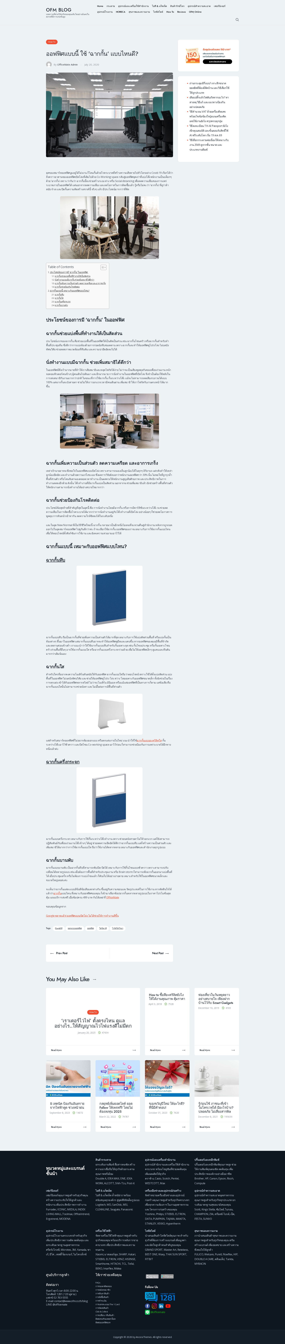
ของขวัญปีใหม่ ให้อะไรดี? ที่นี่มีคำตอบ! (167, 1105)
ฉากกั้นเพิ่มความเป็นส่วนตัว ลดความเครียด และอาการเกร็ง (80, 283)
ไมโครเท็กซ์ (80, 1254)
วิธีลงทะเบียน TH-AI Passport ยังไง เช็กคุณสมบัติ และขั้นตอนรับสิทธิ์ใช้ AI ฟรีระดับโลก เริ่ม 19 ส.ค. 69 (209, 130)
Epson (222, 1178)
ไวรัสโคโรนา (117, 928)
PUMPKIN (159, 1219)
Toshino (150, 1214)
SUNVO (207, 1219)
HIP (235, 1254)
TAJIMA (170, 1219)
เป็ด (232, 1214)
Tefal (131, 1264)
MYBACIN (200, 1264)
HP (206, 1178)
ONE (123, 1178)
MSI (125, 1204)
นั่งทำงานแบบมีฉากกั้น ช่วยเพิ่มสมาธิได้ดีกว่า (74, 279)
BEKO (98, 1268)
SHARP (123, 1254)
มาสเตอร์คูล (111, 1254)
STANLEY (150, 1223)
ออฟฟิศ (90, 928)
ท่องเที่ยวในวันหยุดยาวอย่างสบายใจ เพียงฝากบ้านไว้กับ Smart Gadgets (215, 999)
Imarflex (108, 1268)
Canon (213, 1178)
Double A (100, 1178)
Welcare (209, 1254)
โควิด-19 (103, 928)
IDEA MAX (113, 1178)
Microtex (66, 1250)
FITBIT (149, 1259)
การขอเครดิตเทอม (103, 1286)
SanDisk (117, 1204)
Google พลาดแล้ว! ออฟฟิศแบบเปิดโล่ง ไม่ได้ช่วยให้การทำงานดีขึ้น (82, 916)
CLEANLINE (102, 1209)
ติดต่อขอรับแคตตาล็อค (105, 1318)
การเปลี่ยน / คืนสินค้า (104, 1315)
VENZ (120, 1259)
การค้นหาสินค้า (102, 1293)
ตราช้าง (149, 1178)
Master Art (170, 1250)
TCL (124, 1264)
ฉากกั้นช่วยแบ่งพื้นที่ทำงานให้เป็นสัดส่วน (72, 276)
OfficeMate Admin (67, 64)
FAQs (97, 1282)
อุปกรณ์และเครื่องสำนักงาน (160, 1160)
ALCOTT (109, 1183)
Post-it (131, 1183)
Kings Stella (208, 1209)
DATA (148, 1219)
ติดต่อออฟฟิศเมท (102, 1322)
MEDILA (72, 1209)
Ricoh (230, 1178)
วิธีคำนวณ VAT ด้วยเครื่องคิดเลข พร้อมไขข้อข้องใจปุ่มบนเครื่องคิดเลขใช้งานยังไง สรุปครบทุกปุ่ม (208, 116)
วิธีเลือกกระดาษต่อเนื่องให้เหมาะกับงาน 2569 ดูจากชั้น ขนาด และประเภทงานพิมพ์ (209, 144)
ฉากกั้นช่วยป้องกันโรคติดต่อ (67, 286)
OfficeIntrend (81, 1214)
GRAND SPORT (154, 1250)
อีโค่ (51, 1254)
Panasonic (127, 1209)
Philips (160, 1214)
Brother (199, 1178)
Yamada (81, 1250)
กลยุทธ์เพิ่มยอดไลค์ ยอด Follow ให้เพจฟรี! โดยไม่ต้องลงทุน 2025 (116, 1107)
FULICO (198, 1254)
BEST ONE (151, 1254)
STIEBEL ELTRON (175, 1214)
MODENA (64, 1219)
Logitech (100, 1204)
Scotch (166, 1178)
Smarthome (102, 1264)
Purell (218, 1254)
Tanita (229, 1259)
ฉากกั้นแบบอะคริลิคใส (149, 740)
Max (162, 1183)
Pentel (175, 1178)
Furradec (51, 1209)
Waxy (161, 1254)
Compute (199, 1183)
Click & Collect (101, 1311)
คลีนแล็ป (219, 1259)
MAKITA (180, 1219)
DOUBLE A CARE (204, 1259)
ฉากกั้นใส (59, 298)
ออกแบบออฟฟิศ (75, 928)
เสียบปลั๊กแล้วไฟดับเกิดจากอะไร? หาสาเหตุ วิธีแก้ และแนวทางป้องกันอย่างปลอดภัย (209, 102)
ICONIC (61, 1209)
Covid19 (58, 928)
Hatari (131, 1254)
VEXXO (161, 1223)
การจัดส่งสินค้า (102, 1307)
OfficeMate (112, 897)
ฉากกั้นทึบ (59, 294)
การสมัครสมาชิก (102, 1289)
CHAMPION (201, 1214)
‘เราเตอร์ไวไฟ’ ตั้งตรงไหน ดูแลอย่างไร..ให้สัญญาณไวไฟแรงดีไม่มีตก (93, 1023)
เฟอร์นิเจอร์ (52, 1190)
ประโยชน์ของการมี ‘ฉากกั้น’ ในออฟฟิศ (69, 272)
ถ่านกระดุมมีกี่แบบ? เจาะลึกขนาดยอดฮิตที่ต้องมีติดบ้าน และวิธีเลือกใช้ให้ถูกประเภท (209, 88)
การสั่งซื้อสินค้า (102, 1297)
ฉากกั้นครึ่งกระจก (63, 301)
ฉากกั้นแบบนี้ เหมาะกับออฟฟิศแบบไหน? (69, 290)
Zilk (211, 1214)
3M (74, 1250)
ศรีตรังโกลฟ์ (53, 1250)
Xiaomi (99, 1254)
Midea (117, 1268)
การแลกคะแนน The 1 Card (107, 1304)
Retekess (182, 1250)
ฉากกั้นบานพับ (61, 305)
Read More (56, 1050)
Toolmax (67, 1214)
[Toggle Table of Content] (102, 267)
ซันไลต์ (220, 1209)
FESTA (198, 1219)
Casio (158, 1178)
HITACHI (116, 1264)
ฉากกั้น (57, 893)
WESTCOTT (152, 1183)
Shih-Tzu (120, 1183)
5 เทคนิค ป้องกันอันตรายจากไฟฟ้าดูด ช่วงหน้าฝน (67, 1105)
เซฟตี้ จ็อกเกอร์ (64, 1254)
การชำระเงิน (101, 1300)
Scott (197, 1209)
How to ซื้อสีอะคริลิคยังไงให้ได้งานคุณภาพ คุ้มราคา (167, 997)
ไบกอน (229, 1209)
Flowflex (227, 1254)
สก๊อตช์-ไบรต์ (222, 1214)
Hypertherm (173, 1223)
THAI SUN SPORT (176, 1254)
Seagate (115, 1209)
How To (51, 41)
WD (109, 1204)
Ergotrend (52, 1219)
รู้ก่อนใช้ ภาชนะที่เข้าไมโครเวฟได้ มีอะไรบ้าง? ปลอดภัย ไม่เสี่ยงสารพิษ (215, 1107)
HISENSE (130, 1259)
